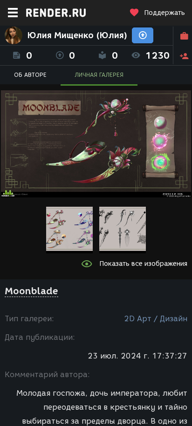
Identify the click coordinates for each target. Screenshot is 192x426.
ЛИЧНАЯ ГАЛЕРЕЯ (99, 74)
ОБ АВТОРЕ (30, 74)
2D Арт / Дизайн (155, 318)
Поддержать (164, 13)
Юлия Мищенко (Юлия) (77, 35)
